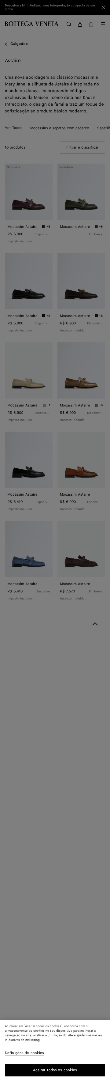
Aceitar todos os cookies (55, 1070)
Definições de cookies (24, 1053)
